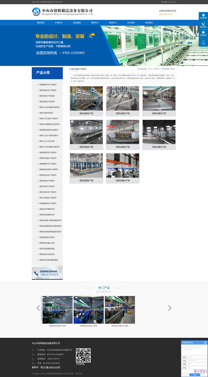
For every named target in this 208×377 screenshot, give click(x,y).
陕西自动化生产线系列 (47, 90)
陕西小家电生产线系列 (47, 198)
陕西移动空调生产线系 (57, 326)
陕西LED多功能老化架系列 (49, 147)
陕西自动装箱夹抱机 (47, 249)
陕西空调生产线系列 (47, 96)
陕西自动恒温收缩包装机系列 (50, 232)
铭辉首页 (41, 23)
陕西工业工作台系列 (47, 141)
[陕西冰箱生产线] (86, 98)
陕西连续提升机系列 (47, 237)
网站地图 (164, 2)
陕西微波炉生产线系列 (47, 164)
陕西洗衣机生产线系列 (47, 192)
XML (174, 2)
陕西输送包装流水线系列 (48, 130)
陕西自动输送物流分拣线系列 (50, 226)
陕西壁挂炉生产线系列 (47, 85)
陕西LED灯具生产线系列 (48, 118)
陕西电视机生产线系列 (47, 152)
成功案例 (77, 23)
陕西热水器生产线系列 (47, 158)
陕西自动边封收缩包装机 (48, 260)
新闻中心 (113, 23)
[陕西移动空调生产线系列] (57, 310)
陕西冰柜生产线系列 (47, 186)
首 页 (149, 69)
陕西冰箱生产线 (86, 113)
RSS (169, 2)
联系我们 (149, 23)
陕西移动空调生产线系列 (48, 169)
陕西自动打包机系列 (47, 254)
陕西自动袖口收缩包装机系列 (50, 220)
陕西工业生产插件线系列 (48, 135)
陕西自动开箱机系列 (47, 209)
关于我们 (131, 23)
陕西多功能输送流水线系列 (49, 124)
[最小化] (205, 342)
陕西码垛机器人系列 (47, 243)
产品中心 (59, 23)
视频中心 (95, 23)
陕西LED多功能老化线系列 (49, 107)
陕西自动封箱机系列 (47, 215)
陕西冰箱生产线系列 (47, 102)
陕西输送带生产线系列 (47, 203)
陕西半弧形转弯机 (46, 113)
